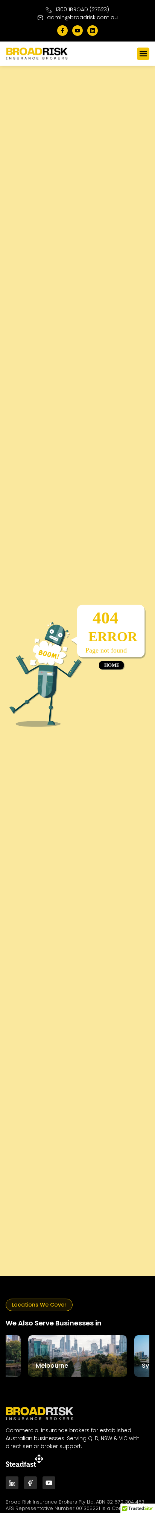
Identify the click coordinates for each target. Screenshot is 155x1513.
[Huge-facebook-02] (30, 1482)
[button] (143, 54)
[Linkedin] (92, 30)
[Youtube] (77, 30)
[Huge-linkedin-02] (12, 1482)
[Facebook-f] (62, 30)
